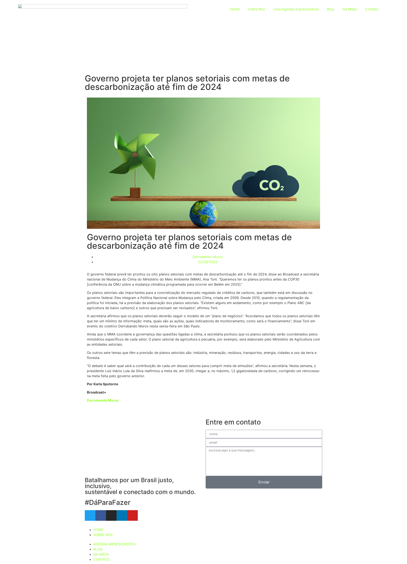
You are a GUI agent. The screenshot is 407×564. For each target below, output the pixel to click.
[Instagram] (111, 515)
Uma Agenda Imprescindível (295, 9)
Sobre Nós (256, 9)
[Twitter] (90, 515)
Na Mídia (350, 9)
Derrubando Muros (103, 400)
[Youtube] (132, 515)
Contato (371, 9)
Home (235, 9)
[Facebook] (100, 515)
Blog (330, 9)
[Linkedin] (122, 515)
